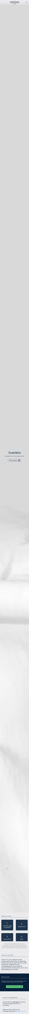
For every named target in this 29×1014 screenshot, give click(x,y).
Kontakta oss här (21, 1011)
